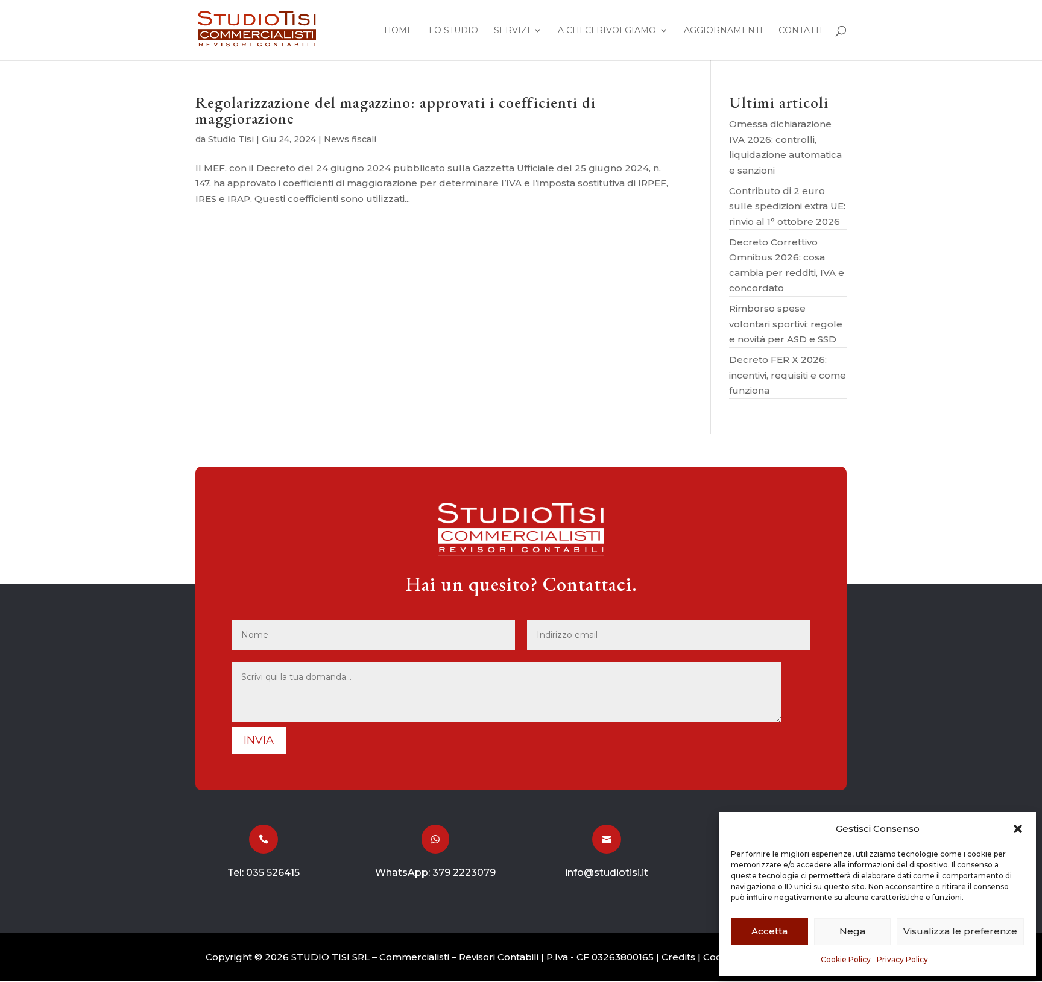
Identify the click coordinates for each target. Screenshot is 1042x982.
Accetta (769, 931)
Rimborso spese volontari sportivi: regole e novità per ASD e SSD (785, 324)
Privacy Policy (902, 959)
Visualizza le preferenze (960, 931)
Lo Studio (453, 31)
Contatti (800, 31)
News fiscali (350, 139)
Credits (678, 957)
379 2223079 (464, 872)
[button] (1018, 829)
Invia (259, 740)
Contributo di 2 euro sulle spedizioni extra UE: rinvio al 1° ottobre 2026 (787, 206)
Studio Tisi (231, 139)
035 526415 (273, 872)
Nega (852, 931)
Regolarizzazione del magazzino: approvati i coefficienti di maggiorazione (395, 110)
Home (398, 31)
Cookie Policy (846, 959)
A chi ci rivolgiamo (607, 31)
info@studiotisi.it (606, 872)
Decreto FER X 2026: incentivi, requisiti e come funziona (787, 375)
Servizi (512, 31)
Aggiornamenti (723, 31)
